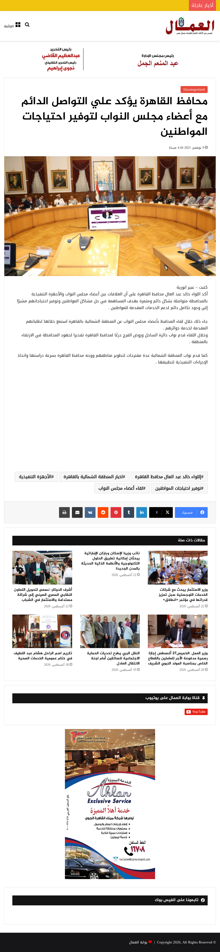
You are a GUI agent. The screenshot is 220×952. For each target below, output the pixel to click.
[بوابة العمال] (190, 26)
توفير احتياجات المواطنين (178, 488)
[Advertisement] (110, 424)
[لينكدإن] (141, 512)
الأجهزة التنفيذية (35, 477)
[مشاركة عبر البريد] (77, 512)
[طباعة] (64, 512)
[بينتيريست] (116, 512)
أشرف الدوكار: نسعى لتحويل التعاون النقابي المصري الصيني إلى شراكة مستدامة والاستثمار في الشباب (43, 595)
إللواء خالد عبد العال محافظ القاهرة (168, 477)
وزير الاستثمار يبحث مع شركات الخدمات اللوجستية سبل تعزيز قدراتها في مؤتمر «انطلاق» (183, 595)
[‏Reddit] (103, 512)
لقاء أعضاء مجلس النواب (120, 488)
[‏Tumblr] (128, 512)
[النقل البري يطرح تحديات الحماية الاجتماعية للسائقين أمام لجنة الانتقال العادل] (110, 631)
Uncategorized (194, 89)
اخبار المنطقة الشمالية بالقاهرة (93, 477)
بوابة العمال (138, 942)
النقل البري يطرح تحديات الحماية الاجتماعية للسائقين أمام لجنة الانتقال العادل (113, 658)
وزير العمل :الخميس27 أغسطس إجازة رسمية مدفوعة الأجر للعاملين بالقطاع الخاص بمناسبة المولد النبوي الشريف (178, 658)
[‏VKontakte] (90, 512)
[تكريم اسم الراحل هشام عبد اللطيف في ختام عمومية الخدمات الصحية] (42, 631)
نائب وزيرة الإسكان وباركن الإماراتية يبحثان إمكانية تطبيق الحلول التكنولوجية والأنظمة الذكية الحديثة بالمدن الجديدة (110, 561)
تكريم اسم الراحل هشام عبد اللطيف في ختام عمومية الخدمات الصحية (43, 655)
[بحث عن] (27, 28)
